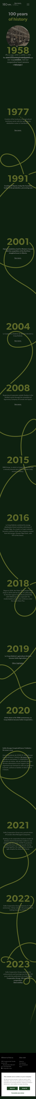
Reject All (12, 1088)
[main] (18, 1084)
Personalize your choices (17, 1093)
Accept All (24, 1088)
